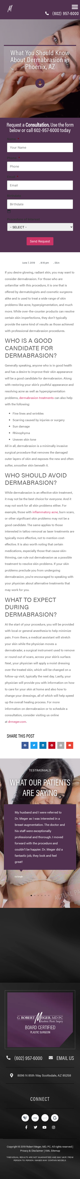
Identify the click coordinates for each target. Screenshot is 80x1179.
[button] (75, 7)
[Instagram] (54, 1127)
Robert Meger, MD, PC (38, 1146)
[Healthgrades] (25, 1117)
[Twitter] (35, 1127)
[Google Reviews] (54, 1117)
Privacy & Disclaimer (31, 1150)
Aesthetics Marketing (46, 1169)
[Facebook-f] (26, 1127)
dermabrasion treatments (36, 397)
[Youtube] (44, 1127)
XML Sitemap (52, 1150)
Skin (57, 262)
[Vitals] (35, 1117)
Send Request (40, 241)
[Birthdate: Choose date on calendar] (9, 211)
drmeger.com (17, 721)
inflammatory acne (45, 512)
